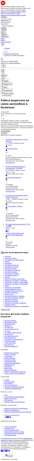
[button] (3, 38)
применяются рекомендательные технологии (16, 439)
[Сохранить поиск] (3, 71)
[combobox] (9, 62)
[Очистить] (3, 65)
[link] (4, 34)
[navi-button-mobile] (3, 44)
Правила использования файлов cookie (13, 15)
